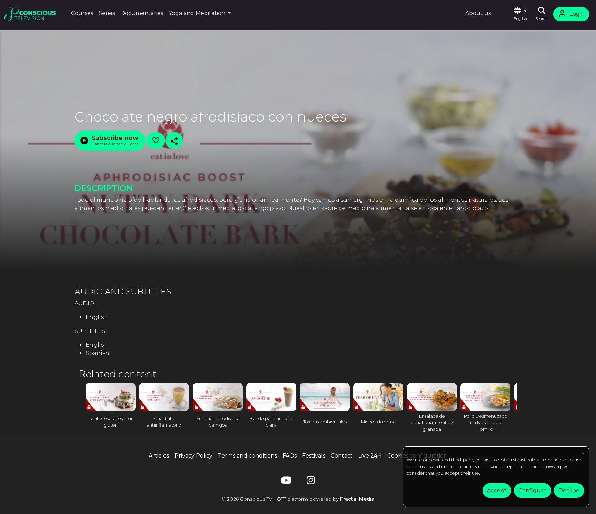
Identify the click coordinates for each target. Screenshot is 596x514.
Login (577, 14)
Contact (342, 455)
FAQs (289, 455)
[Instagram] (311, 482)
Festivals (313, 455)
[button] (520, 14)
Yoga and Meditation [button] (198, 13)
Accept (497, 490)
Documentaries (141, 13)
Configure (532, 490)
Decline (568, 490)
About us (478, 13)
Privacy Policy (193, 455)
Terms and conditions (247, 455)
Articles (159, 455)
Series (107, 13)
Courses (82, 13)
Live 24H (370, 455)
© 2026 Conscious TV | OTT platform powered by (298, 499)
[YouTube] (285, 482)
